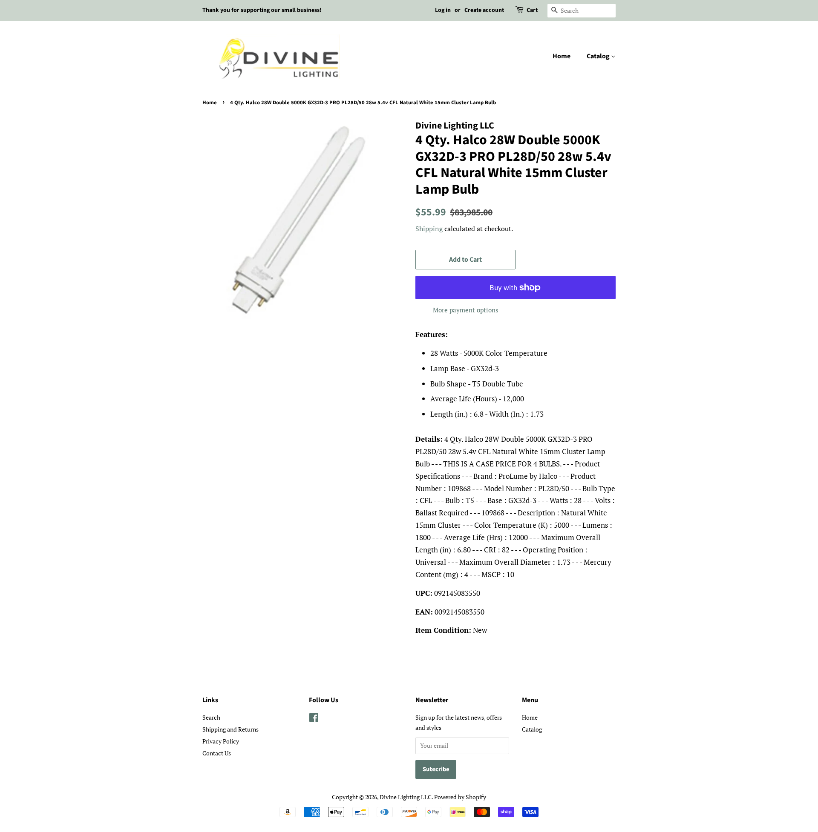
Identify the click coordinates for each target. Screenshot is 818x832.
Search (211, 717)
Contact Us (216, 753)
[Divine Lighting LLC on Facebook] (314, 719)
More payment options (465, 310)
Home (561, 56)
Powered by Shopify (460, 797)
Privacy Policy (220, 741)
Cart (532, 10)
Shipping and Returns (230, 729)
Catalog (599, 56)
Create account (484, 10)
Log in (443, 10)
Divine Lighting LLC (406, 797)
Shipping (429, 228)
